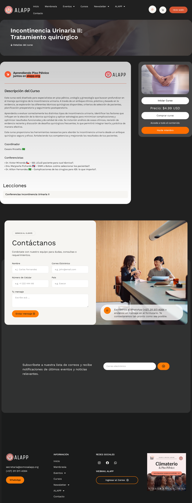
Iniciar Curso (165, 100)
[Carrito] (162, 9)
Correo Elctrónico (61, 263)
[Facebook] (107, 463)
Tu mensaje (18, 292)
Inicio (36, 6)
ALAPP (118, 6)
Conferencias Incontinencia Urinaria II (27, 194)
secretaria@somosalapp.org (22, 467)
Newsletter (100, 6)
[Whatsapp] (115, 463)
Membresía (51, 6)
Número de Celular (22, 277)
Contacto (38, 13)
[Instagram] (99, 463)
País (54, 277)
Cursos (84, 6)
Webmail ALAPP (105, 471)
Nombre (16, 263)
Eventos (67, 6)
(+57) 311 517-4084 (153, 309)
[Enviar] (164, 366)
